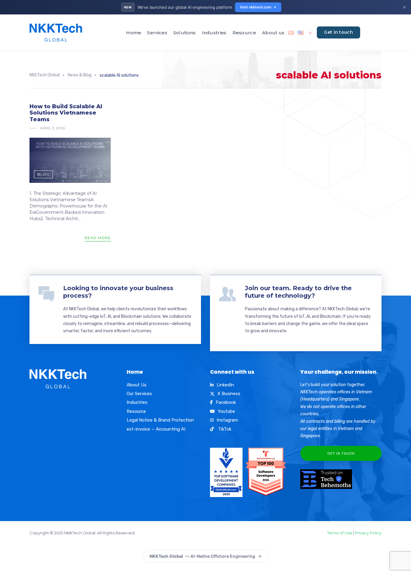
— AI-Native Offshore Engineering (202, 556)
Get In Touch (341, 453)
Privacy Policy (368, 532)
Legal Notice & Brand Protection (160, 420)
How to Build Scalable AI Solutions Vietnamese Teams (65, 113)
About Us (137, 385)
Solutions (184, 32)
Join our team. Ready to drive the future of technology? (298, 291)
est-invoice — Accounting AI (156, 429)
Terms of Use (339, 532)
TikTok (224, 429)
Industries (214, 32)
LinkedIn (225, 385)
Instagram (227, 420)
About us (273, 32)
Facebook (226, 402)
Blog (43, 174)
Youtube (226, 411)
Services (157, 32)
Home (133, 32)
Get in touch (338, 32)
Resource (244, 32)
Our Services (139, 393)
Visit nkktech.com (255, 7)
